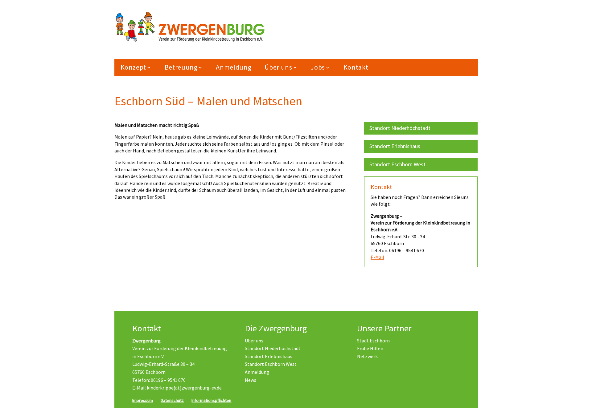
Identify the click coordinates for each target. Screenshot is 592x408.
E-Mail (377, 257)
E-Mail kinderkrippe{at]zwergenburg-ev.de (177, 388)
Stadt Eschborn (373, 340)
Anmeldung (233, 67)
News (250, 380)
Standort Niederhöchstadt (399, 127)
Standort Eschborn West (397, 164)
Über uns (254, 340)
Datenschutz (172, 400)
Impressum (142, 400)
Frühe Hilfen (370, 348)
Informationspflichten (211, 400)
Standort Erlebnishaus (394, 146)
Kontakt (355, 67)
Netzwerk (367, 356)
